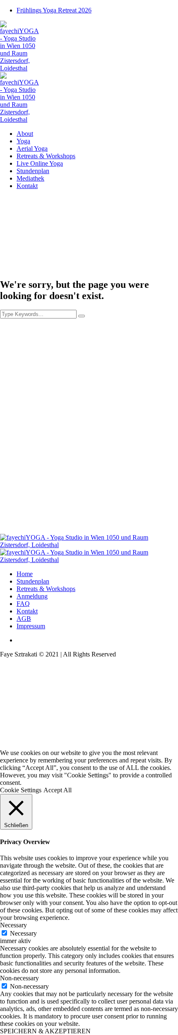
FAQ (23, 603)
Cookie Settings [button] (20, 790)
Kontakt (27, 611)
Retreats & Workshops (46, 588)
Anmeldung (32, 596)
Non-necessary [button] (19, 978)
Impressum (31, 626)
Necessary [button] (13, 925)
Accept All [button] (57, 790)
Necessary (23, 933)
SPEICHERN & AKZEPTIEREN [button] (45, 1031)
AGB (24, 618)
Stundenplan (33, 581)
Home (25, 573)
